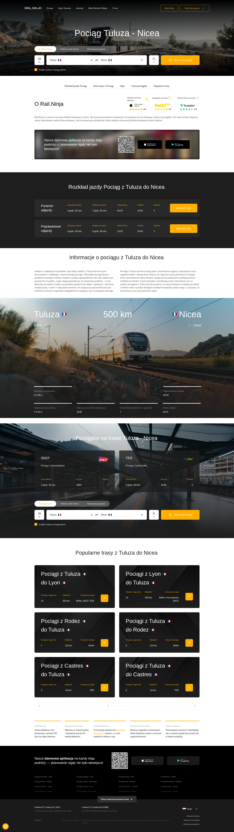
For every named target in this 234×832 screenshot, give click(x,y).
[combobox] (65, 60)
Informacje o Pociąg (103, 86)
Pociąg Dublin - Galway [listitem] (43, 782)
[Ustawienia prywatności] (5, 826)
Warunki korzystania (192, 820)
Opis (122, 86)
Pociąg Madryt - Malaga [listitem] (169, 786)
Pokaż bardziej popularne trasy (115, 799)
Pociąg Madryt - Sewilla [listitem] (169, 791)
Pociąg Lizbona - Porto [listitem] (85, 786)
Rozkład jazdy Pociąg (76, 86)
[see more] (104, 598)
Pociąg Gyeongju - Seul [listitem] (43, 777)
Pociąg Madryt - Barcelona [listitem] (86, 791)
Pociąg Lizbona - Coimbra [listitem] (128, 786)
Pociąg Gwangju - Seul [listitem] (85, 777)
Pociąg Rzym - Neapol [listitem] (127, 782)
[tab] (75, 86)
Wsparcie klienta (193, 816)
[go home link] (33, 8)
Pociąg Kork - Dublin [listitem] (168, 777)
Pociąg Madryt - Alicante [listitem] (127, 791)
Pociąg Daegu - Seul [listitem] (126, 777)
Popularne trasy (162, 86)
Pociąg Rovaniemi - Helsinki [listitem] (171, 782)
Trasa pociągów (139, 86)
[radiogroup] (72, 49)
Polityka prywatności (191, 824)
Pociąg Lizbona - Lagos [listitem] (43, 786)
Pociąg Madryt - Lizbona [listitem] (43, 791)
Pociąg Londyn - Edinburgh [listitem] (87, 782)
